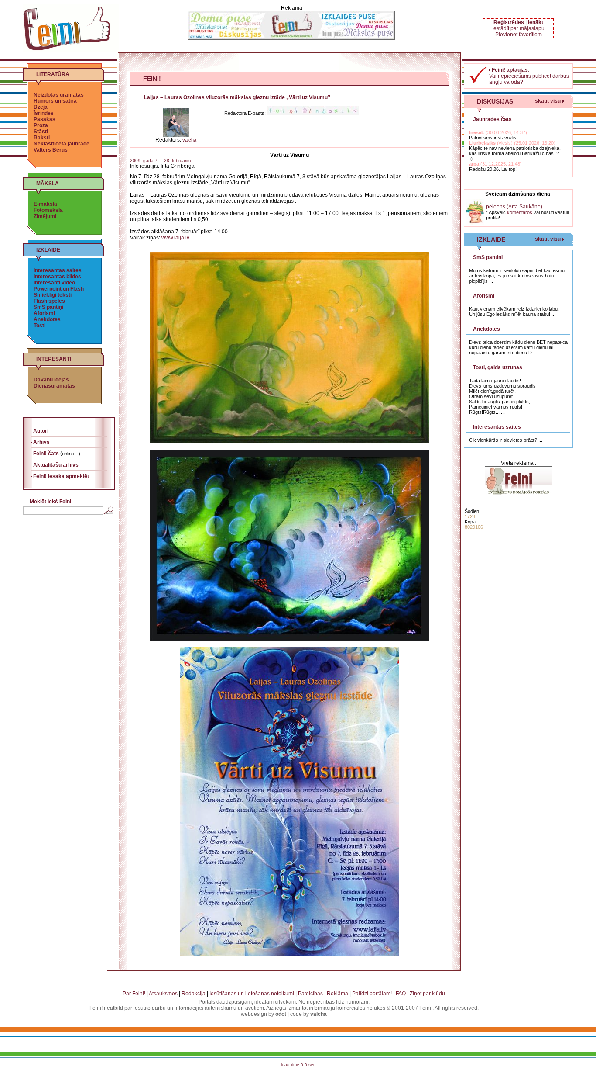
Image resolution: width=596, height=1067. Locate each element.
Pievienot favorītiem (518, 34)
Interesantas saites (58, 270)
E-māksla (45, 204)
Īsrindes (44, 113)
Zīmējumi (45, 216)
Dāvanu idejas (51, 380)
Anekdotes (47, 319)
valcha (189, 139)
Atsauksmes (163, 994)
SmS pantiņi (48, 307)
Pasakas (44, 119)
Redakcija (194, 994)
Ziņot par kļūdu (427, 994)
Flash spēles (49, 301)
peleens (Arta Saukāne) (514, 207)
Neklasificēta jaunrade (61, 144)
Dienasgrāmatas (54, 386)
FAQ (401, 994)
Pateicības (310, 994)
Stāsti (41, 131)
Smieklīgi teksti (53, 295)
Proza (41, 125)
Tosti (39, 325)
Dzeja (41, 107)
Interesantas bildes (57, 277)
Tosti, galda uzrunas (497, 367)
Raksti (42, 138)
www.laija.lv (175, 238)
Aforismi (44, 313)
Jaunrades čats (492, 119)
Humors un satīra (55, 101)
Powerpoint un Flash (59, 289)
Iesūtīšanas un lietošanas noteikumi (251, 994)
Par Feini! (134, 994)
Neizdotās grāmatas (59, 95)
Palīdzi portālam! (372, 994)
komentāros (519, 212)
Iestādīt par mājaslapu (518, 28)
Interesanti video (54, 283)
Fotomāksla (48, 210)
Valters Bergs (51, 150)
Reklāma (337, 994)
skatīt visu (548, 101)
